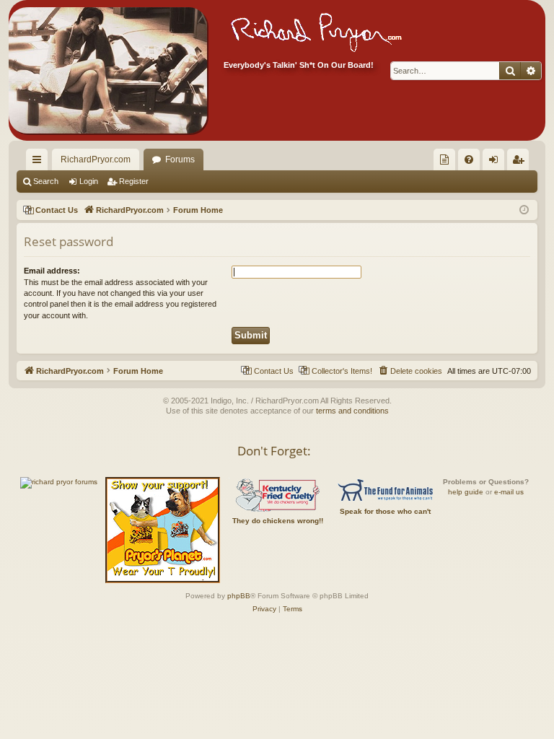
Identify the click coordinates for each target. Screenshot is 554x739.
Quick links (40, 162)
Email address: (52, 270)
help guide (465, 492)
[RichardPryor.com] (108, 70)
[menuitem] (444, 159)
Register (134, 181)
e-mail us (509, 492)
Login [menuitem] (496, 162)
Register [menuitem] (521, 162)
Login (88, 181)
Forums (180, 159)
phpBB (238, 596)
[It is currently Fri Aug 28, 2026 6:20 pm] (524, 210)
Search (45, 181)
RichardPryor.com (96, 159)
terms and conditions (352, 410)
